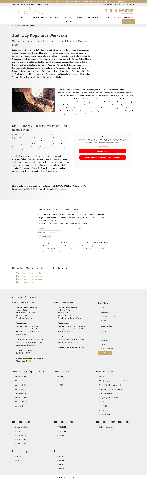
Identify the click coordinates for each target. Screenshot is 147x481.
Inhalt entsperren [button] (102, 151)
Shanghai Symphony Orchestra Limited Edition (115, 381)
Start (22, 17)
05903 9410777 (24, 353)
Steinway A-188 (20, 393)
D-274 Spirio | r (62, 377)
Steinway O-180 (21, 398)
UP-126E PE (61, 431)
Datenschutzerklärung (68, 252)
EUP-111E (61, 465)
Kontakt (128, 22)
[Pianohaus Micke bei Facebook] (29, 276)
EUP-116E (61, 460)
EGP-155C (19, 460)
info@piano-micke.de (73, 249)
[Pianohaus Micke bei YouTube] (28, 273)
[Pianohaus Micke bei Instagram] (29, 279)
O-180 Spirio (61, 385)
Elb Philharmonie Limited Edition (110, 389)
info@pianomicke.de (60, 189)
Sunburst (102, 377)
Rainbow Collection (106, 427)
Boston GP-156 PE (22, 444)
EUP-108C (61, 469)
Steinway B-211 (20, 389)
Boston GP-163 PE (22, 439)
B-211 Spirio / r (62, 381)
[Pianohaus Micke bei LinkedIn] (29, 282)
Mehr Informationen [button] (102, 146)
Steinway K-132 (21, 377)
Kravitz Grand (104, 402)
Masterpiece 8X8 (105, 414)
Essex (66, 17)
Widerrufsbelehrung (107, 348)
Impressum (104, 340)
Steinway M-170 (21, 402)
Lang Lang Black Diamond (108, 398)
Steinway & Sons (37, 17)
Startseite (14, 25)
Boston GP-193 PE (22, 431)
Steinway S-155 (20, 406)
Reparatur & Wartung (108, 316)
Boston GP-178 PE (22, 435)
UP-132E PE (61, 427)
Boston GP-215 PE (22, 427)
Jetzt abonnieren (44, 236)
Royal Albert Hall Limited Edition (110, 385)
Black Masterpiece (105, 393)
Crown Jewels (104, 410)
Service (109, 17)
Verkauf (78, 17)
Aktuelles (123, 17)
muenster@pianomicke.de (72, 318)
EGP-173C (19, 456)
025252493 (23, 315)
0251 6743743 (31, 189)
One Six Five (103, 406)
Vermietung (94, 17)
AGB (51, 252)
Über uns (67, 22)
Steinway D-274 (21, 381)
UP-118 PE (61, 435)
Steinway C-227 (20, 385)
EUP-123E (61, 456)
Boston (54, 17)
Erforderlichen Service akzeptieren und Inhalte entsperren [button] (102, 157)
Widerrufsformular (105, 353)
